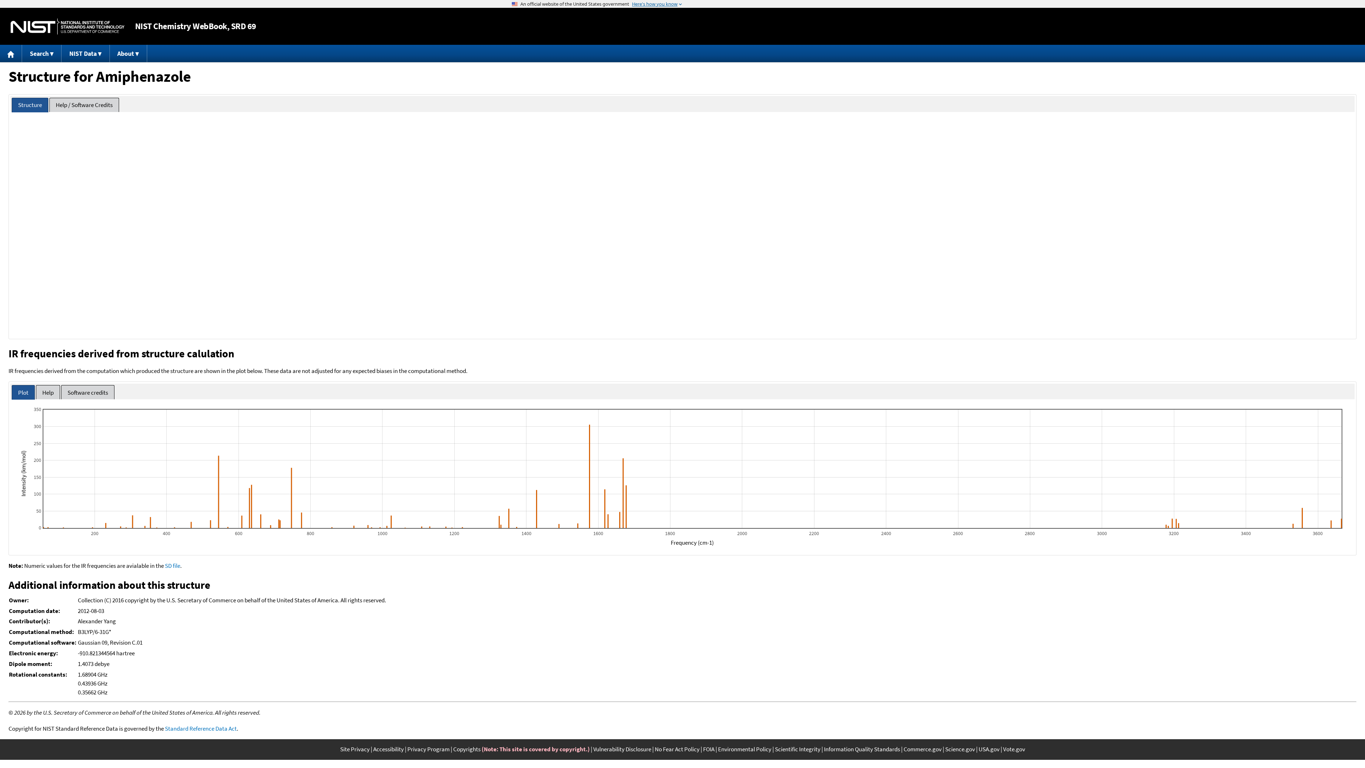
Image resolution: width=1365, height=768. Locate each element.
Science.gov (960, 749)
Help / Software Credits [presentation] (84, 105)
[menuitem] (11, 53)
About (125, 53)
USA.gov (989, 749)
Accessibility (388, 749)
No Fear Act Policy (677, 749)
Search (39, 53)
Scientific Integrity (797, 749)
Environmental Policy (744, 749)
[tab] (30, 105)
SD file (172, 566)
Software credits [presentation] (88, 392)
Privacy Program (428, 749)
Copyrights (467, 749)
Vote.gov (1014, 749)
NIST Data (83, 53)
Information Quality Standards (862, 749)
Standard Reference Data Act (201, 728)
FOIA (708, 749)
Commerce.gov (923, 749)
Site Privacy (355, 749)
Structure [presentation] (30, 105)
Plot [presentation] (23, 392)
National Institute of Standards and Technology (67, 26)
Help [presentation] (48, 392)
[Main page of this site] (11, 53)
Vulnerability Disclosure (622, 749)
